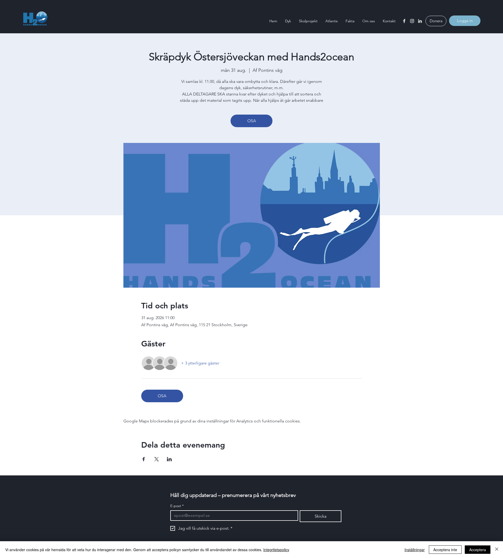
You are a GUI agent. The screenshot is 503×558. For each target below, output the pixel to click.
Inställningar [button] (414, 549)
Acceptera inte (445, 549)
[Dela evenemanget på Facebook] (143, 459)
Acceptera (477, 549)
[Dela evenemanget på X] (156, 459)
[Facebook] (404, 21)
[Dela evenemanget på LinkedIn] (169, 459)
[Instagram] (412, 21)
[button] (288, 21)
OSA (251, 120)
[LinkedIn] (420, 21)
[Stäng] (497, 549)
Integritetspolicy (276, 549)
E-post (177, 506)
